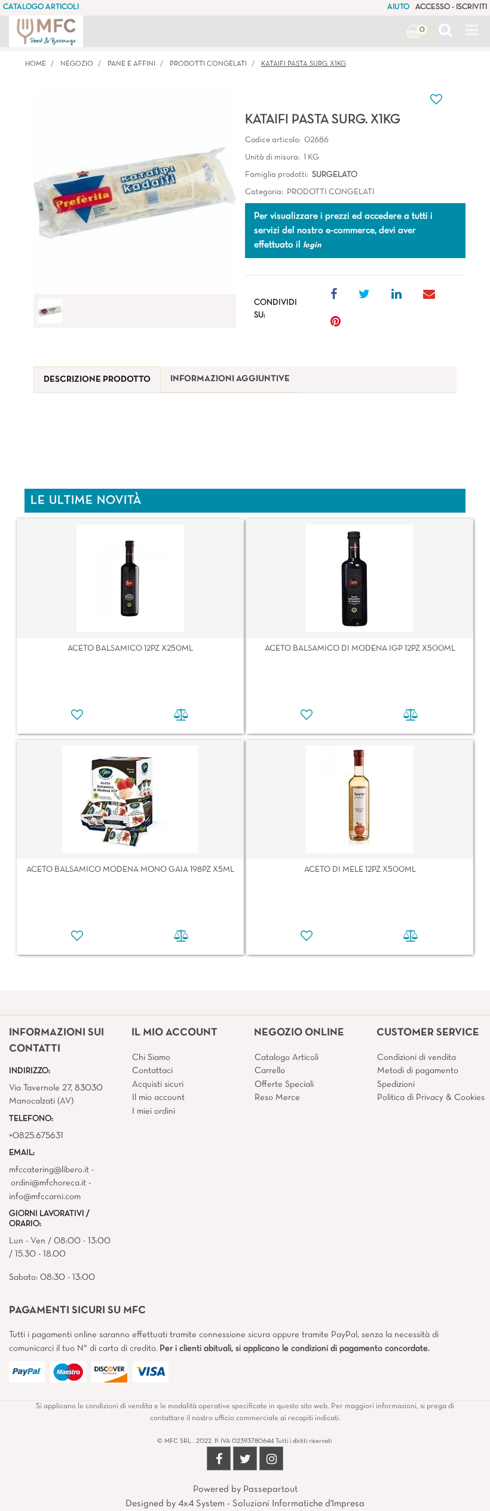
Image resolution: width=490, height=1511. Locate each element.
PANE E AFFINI (131, 64)
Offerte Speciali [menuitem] (284, 1084)
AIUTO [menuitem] (398, 7)
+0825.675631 (36, 1136)
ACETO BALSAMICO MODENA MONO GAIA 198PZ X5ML (130, 870)
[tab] (97, 379)
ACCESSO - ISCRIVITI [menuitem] (451, 7)
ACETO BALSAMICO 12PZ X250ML (130, 648)
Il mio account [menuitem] (158, 1097)
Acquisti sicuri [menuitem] (157, 1084)
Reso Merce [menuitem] (277, 1097)
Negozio (76, 64)
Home (35, 64)
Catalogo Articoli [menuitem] (286, 1057)
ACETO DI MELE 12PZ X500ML (360, 870)
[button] (134, 193)
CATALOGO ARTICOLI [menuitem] (41, 7)
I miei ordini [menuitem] (153, 1111)
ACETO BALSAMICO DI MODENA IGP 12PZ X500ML (360, 648)
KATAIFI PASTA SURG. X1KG (303, 64)
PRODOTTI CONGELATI (208, 64)
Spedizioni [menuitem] (396, 1084)
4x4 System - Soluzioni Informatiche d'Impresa (271, 1504)
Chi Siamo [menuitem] (151, 1057)
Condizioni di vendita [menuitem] (416, 1057)
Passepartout (270, 1489)
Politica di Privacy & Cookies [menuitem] (431, 1097)
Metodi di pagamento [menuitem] (417, 1070)
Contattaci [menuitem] (152, 1070)
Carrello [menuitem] (270, 1070)
